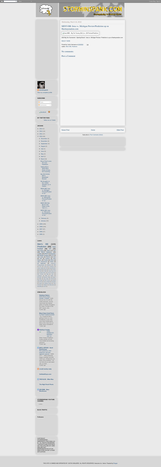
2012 (41, 131)
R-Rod (40, 281)
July (42, 149)
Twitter (51, 261)
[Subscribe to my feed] (38, 112)
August (43, 146)
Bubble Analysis (44, 255)
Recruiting (40, 250)
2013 (41, 128)
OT (50, 249)
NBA (40, 278)
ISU (54, 250)
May (42, 154)
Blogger (115, 463)
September (44, 143)
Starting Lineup (47, 283)
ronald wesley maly (45, 369)
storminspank (43, 90)
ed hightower (41, 263)
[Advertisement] (93, 112)
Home (93, 130)
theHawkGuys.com (45, 374)
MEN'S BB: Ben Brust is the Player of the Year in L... (45, 205)
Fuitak (45, 271)
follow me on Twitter (50, 120)
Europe (45, 269)
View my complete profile (44, 92)
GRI (41, 258)
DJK (47, 268)
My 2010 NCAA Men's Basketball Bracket (45, 176)
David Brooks (52, 268)
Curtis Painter (40, 268)
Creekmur (51, 266)
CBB (55, 265)
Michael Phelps (47, 277)
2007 (41, 229)
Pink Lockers (47, 280)
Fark (54, 257)
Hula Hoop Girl (52, 271)
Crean (45, 266)
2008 (41, 226)
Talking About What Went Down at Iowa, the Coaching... (46, 169)
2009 (41, 224)
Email (40, 269)
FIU (49, 269)
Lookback (39, 275)
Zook (44, 286)
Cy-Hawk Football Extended (46, 314)
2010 (41, 136)
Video (48, 250)
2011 (41, 134)
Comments (43, 105)
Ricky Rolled (47, 281)
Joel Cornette (51, 272)
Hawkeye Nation (44, 295)
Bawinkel (49, 265)
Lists (52, 274)
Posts (41, 102)
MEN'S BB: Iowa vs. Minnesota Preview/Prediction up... (46, 198)
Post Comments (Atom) (96, 135)
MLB (46, 275)
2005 (41, 234)
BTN (52, 255)
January (43, 221)
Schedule (53, 281)
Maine (52, 275)
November (44, 141)
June (42, 151)
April (42, 156)
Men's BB (68, 46)
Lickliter (39, 253)
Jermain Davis (42, 272)
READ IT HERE (66, 41)
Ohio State (46, 278)
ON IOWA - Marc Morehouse (44, 390)
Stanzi (40, 283)
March (43, 159)
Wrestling (39, 286)
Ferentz (54, 269)
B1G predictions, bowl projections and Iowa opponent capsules (45, 352)
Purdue (46, 260)
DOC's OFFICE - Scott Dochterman (46, 348)
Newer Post (65, 130)
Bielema (48, 257)
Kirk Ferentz (40, 274)
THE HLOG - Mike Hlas (46, 379)
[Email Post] (87, 44)
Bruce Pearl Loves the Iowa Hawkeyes (46, 162)
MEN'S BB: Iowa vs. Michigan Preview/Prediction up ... (46, 191)
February (44, 218)
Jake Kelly (40, 257)
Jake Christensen (42, 261)
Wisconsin (51, 284)
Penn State (39, 280)
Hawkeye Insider (44, 329)
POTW (52, 278)
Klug (47, 274)
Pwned (54, 280)
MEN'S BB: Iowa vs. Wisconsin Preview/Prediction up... (46, 213)
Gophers (47, 258)
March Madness (46, 252)
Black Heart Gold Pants (46, 313)
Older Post (120, 130)
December (44, 138)
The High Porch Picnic (46, 384)
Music (54, 277)
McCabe (39, 277)
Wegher (45, 284)
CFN (40, 266)
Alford (52, 260)
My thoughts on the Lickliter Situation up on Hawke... (46, 184)
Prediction (74, 46)
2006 (41, 231)
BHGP (46, 253)
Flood (40, 271)
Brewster (53, 253)
